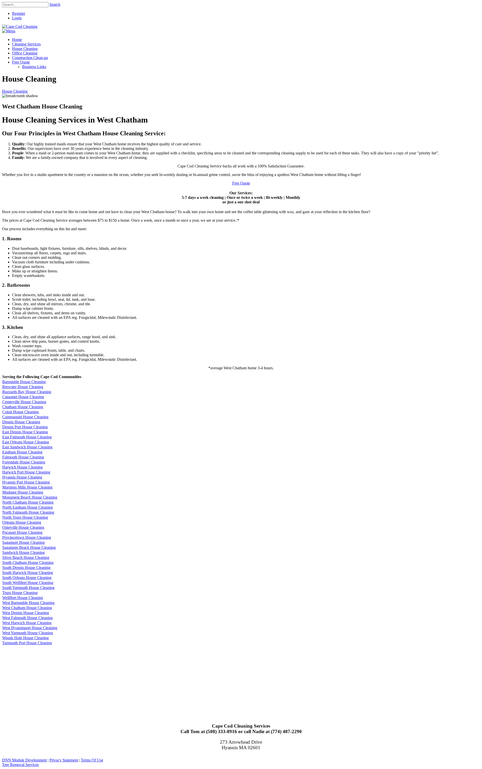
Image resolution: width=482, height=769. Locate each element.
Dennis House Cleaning (21, 422)
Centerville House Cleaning (24, 402)
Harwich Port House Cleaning (26, 472)
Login (17, 18)
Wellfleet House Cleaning (22, 598)
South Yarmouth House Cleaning (28, 587)
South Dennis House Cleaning (26, 567)
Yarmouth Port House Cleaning (27, 643)
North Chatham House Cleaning (27, 502)
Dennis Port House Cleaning (25, 427)
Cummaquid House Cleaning (25, 417)
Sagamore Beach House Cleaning (29, 547)
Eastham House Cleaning (22, 452)
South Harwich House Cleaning (27, 572)
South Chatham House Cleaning (27, 562)
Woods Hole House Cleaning (25, 638)
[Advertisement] (152, 680)
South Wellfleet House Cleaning (27, 582)
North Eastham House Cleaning (27, 507)
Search (54, 4)
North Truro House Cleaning (25, 517)
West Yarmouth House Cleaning (27, 633)
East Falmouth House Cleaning (27, 437)
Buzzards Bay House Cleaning (26, 392)
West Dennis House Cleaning (25, 613)
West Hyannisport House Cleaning (29, 628)
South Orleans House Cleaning (26, 577)
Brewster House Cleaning (22, 387)
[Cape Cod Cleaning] (19, 26)
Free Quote (241, 183)
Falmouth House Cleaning (23, 457)
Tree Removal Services (20, 764)
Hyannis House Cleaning (22, 477)
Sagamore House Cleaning (23, 542)
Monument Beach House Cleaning (29, 497)
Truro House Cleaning (20, 592)
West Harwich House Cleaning (26, 623)
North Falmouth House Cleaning (28, 512)
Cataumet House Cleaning (23, 397)
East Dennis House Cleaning (25, 432)
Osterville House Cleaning (23, 527)
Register (18, 13)
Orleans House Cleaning (21, 522)
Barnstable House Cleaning (24, 382)
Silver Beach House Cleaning (25, 557)
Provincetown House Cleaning (26, 537)
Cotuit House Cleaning (20, 412)
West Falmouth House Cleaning (27, 618)
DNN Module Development (24, 760)
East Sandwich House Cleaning (27, 447)
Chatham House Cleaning (22, 407)
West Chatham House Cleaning (27, 608)
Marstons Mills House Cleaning (27, 487)
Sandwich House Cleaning (23, 552)
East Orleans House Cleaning (25, 442)
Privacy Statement (63, 760)
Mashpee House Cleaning (22, 492)
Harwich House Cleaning (22, 467)
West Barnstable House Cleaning (28, 603)
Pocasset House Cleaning (22, 532)
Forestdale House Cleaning (23, 462)
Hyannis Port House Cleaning (26, 482)
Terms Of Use (92, 760)
